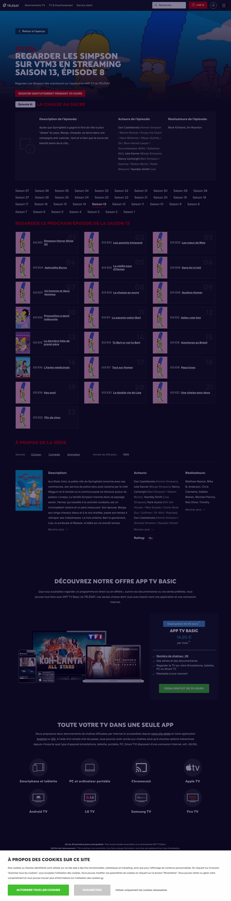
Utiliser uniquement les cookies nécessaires (141, 890)
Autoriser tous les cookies (38, 890)
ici (102, 878)
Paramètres (92, 890)
